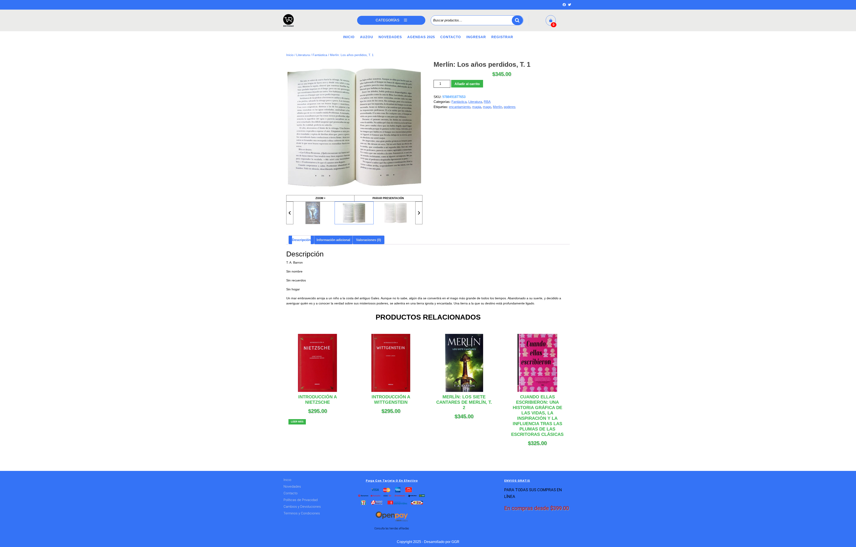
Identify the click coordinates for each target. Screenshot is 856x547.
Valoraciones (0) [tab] (368, 240)
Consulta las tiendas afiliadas (391, 528)
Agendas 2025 (421, 37)
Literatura (303, 55)
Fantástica (320, 55)
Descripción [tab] (301, 240)
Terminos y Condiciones (302, 513)
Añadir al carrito (467, 84)
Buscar (517, 20)
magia (476, 107)
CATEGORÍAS (387, 20)
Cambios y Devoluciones (302, 507)
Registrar (502, 37)
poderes (510, 107)
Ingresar (476, 37)
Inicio (349, 37)
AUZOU (366, 37)
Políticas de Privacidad (301, 500)
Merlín (497, 107)
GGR (455, 542)
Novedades (390, 37)
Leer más (297, 421)
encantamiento (459, 107)
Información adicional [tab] (333, 240)
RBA (487, 102)
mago (487, 107)
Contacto (450, 37)
